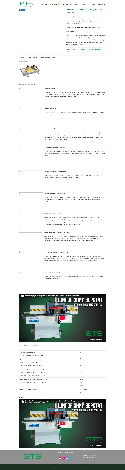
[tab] (27, 57)
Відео (53, 57)
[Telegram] (70, 458)
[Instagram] (63, 458)
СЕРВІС (75, 4)
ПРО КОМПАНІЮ (54, 4)
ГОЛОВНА (44, 4)
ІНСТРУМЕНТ (84, 4)
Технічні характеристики (43, 57)
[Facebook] (67, 458)
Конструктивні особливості (27, 57)
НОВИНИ (93, 4)
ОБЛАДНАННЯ (66, 4)
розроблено (55, 467)
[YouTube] (60, 458)
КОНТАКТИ (101, 4)
